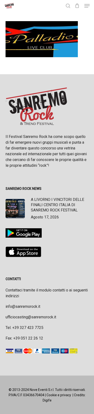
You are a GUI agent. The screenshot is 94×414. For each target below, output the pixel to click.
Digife (47, 400)
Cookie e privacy (59, 395)
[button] (87, 5)
